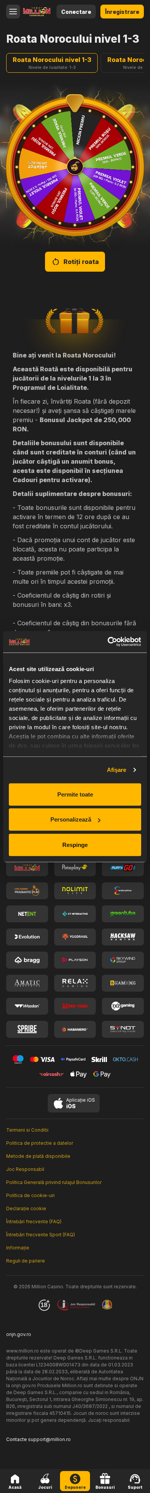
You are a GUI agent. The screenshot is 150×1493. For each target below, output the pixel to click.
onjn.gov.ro (18, 1334)
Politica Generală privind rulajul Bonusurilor (54, 1182)
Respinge (75, 844)
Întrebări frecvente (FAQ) (34, 1221)
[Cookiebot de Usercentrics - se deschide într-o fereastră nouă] (108, 642)
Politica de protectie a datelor (39, 1143)
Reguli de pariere (25, 1261)
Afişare (117, 770)
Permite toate (75, 794)
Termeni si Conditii (27, 1130)
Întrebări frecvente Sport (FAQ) (40, 1234)
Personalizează (70, 819)
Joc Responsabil (25, 1169)
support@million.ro (49, 1439)
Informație (17, 1248)
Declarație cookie (26, 1208)
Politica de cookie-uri (30, 1195)
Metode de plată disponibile (38, 1156)
